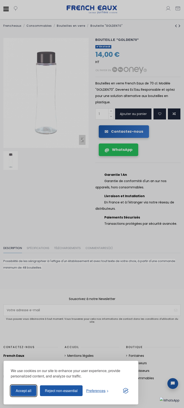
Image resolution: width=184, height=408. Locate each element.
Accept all (23, 390)
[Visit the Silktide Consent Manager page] (125, 390)
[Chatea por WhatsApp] (170, 400)
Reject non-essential (61, 390)
